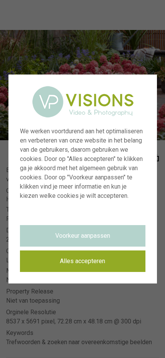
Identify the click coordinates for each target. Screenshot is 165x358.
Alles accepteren (82, 261)
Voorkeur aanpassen (82, 235)
